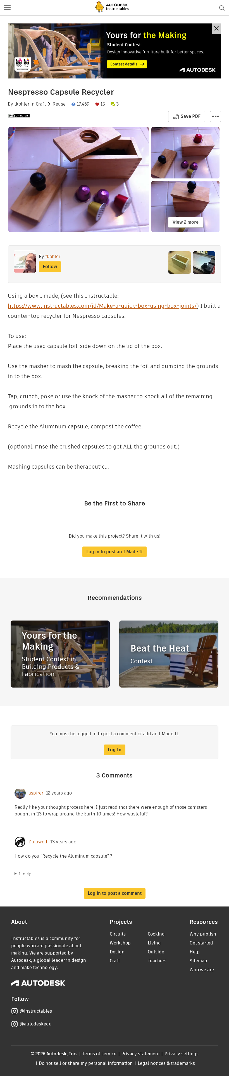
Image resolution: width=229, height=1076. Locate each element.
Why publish (203, 934)
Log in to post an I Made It (114, 551)
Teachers (157, 961)
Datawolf (37, 842)
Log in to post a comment (115, 893)
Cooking (156, 934)
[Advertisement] (114, 50)
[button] (7, 8)
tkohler (21, 104)
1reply (25, 873)
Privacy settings (181, 1054)
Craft (41, 104)
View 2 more (186, 222)
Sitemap (198, 961)
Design (117, 952)
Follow (50, 266)
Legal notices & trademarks (166, 1063)
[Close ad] (216, 28)
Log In (114, 749)
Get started (201, 943)
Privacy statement (140, 1054)
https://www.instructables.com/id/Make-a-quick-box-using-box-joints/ (102, 306)
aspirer (35, 793)
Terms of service (99, 1054)
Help (195, 952)
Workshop (120, 943)
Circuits (118, 934)
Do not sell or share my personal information (86, 1063)
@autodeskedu (36, 1024)
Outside (156, 952)
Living (154, 943)
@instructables (36, 1011)
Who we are (202, 970)
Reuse (59, 104)
